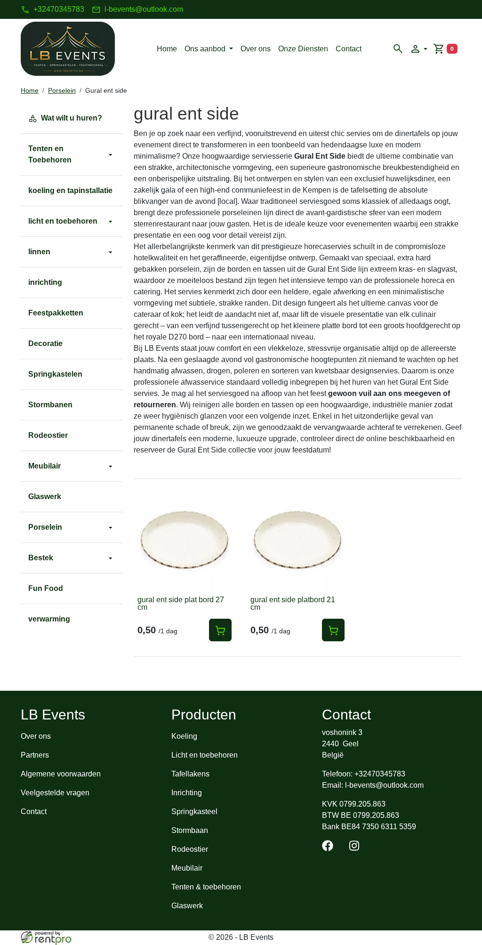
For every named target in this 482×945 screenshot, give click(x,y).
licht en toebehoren (62, 221)
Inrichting (186, 793)
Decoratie (45, 343)
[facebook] (329, 849)
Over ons (256, 49)
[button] (110, 155)
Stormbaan (189, 830)
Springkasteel (194, 812)
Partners (35, 755)
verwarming (49, 619)
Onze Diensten (303, 49)
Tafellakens (190, 774)
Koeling (184, 736)
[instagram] (355, 849)
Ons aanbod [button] (206, 49)
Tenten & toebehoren (206, 887)
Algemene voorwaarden (61, 774)
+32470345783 (379, 774)
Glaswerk (44, 497)
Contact (349, 49)
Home (167, 49)
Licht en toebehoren (204, 755)
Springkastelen (55, 374)
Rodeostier (48, 435)
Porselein (62, 90)
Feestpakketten (55, 313)
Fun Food (45, 588)
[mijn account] (418, 49)
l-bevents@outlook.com (384, 785)
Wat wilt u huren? (71, 118)
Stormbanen (50, 405)
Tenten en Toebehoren (50, 154)
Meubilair (44, 466)
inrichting (45, 282)
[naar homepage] (68, 48)
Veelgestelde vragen (55, 793)
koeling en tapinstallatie (70, 190)
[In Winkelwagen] (220, 630)
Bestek (40, 558)
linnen (39, 252)
